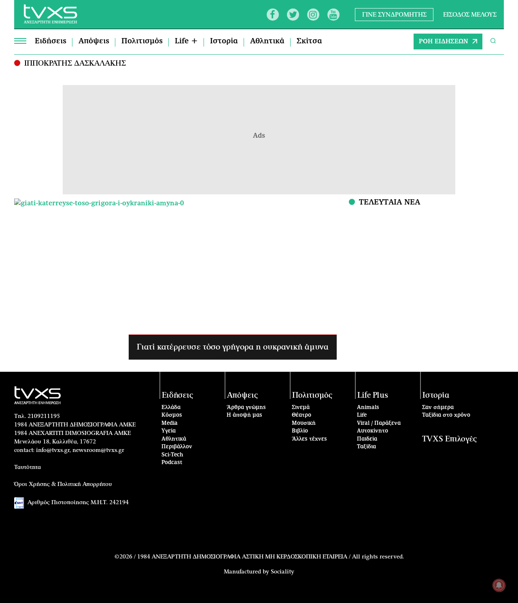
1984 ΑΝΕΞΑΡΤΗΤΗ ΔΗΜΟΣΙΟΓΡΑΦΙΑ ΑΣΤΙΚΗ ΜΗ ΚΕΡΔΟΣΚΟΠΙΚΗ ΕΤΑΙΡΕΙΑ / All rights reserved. (270, 557)
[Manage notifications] (499, 585)
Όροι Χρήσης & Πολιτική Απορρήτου (63, 484)
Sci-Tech (172, 455)
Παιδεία (367, 439)
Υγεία (168, 431)
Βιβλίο (300, 431)
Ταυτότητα (27, 467)
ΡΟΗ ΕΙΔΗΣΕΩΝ (443, 41)
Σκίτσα (309, 41)
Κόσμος (171, 415)
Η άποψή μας (244, 415)
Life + (186, 41)
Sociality (282, 572)
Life (362, 415)
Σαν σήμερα (438, 407)
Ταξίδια (366, 447)
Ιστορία (224, 41)
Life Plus (372, 395)
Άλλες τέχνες (309, 439)
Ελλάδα (170, 407)
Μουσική (304, 423)
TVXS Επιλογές (449, 439)
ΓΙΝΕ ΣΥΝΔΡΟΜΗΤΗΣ (394, 14)
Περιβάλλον (176, 447)
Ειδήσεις (50, 41)
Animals (368, 407)
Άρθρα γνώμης (246, 407)
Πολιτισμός (142, 41)
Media (169, 423)
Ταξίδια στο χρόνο (446, 415)
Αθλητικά (267, 41)
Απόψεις (94, 41)
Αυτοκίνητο (372, 431)
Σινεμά (301, 407)
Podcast (172, 462)
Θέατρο (301, 415)
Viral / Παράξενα (379, 423)
